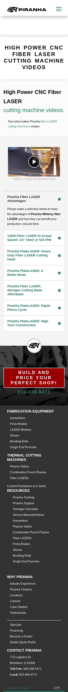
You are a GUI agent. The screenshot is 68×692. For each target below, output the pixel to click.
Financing (16, 630)
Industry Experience (23, 583)
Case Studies (18, 606)
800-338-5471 (34, 392)
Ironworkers (17, 418)
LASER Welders (20, 429)
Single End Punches (23, 447)
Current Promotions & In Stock (26, 486)
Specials (15, 624)
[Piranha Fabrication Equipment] (56, 688)
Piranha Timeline (21, 589)
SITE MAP (23, 688)
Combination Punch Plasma (28, 472)
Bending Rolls (19, 441)
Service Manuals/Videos (28, 514)
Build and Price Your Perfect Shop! (34, 377)
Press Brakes (18, 423)
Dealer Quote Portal (23, 642)
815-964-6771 (28, 674)
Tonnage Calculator (25, 509)
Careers (15, 601)
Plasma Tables (19, 466)
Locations (16, 595)
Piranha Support (23, 503)
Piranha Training (23, 497)
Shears (14, 435)
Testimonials (18, 612)
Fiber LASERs (19, 478)
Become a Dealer (21, 636)
